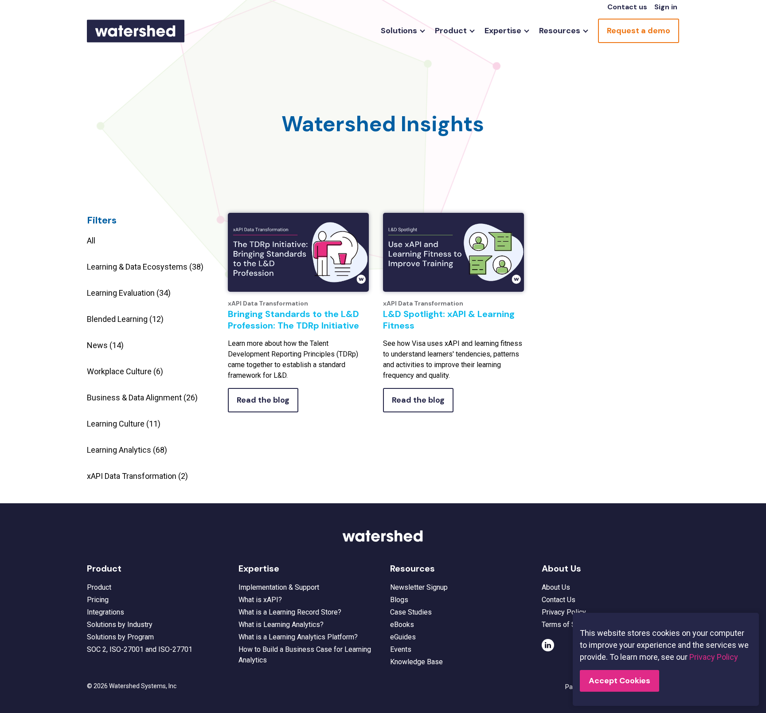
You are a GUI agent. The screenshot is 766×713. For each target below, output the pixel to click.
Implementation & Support (278, 587)
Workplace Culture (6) (125, 371)
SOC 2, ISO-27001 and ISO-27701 (139, 649)
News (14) (105, 345)
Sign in (665, 7)
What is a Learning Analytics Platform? (298, 637)
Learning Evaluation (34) (129, 293)
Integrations (105, 612)
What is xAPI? (260, 599)
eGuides (403, 637)
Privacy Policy (564, 612)
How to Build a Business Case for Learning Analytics (304, 654)
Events (400, 649)
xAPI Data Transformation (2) (137, 476)
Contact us (627, 7)
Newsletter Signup (419, 587)
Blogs (399, 599)
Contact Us (558, 599)
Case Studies (411, 612)
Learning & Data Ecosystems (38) (145, 266)
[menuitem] (401, 30)
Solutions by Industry (119, 624)
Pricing (98, 599)
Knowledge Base (416, 662)
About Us (556, 587)
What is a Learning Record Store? (289, 612)
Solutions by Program (120, 637)
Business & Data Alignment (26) (142, 397)
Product (99, 587)
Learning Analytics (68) (127, 449)
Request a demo (638, 30)
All (91, 240)
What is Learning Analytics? (281, 624)
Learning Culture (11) (123, 423)
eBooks (402, 624)
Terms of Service (568, 624)
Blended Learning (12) (125, 319)
